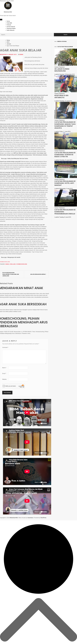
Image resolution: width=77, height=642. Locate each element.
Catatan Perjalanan (59, 67)
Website (4, 379)
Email (4, 373)
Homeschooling (5, 261)
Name (4, 367)
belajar (12, 264)
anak (7, 264)
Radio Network (10, 30)
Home (8, 21)
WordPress (43, 517)
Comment (5, 347)
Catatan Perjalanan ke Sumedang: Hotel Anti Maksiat (64, 183)
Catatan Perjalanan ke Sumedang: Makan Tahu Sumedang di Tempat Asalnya (65, 125)
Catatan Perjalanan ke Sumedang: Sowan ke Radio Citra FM (64, 154)
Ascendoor (30, 517)
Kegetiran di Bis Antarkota (61, 96)
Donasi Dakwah (11, 26)
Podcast (9, 25)
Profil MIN (9, 23)
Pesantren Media (11, 28)
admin (21, 54)
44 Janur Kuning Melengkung (61, 70)
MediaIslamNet (8, 12)
